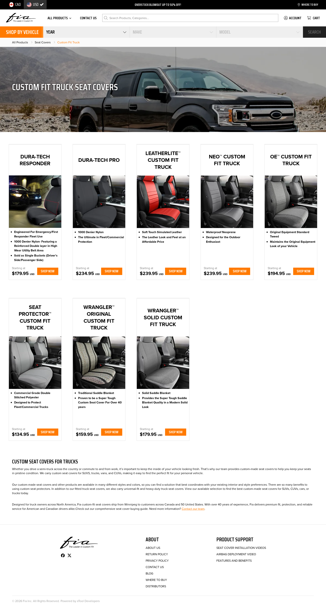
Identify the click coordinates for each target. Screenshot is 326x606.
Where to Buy (156, 580)
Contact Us (155, 567)
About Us (153, 548)
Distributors (156, 586)
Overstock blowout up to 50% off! (158, 4)
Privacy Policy (157, 560)
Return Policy (157, 554)
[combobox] (86, 32)
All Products (20, 42)
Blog (149, 573)
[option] (15, 4)
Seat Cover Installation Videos (241, 548)
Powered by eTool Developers (80, 601)
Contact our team (193, 509)
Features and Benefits (234, 560)
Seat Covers (43, 42)
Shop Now (48, 271)
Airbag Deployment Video (236, 554)
